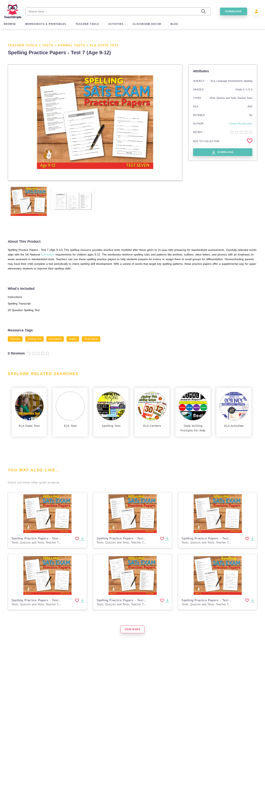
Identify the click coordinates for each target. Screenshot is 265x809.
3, (244, 89)
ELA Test (70, 426)
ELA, (214, 81)
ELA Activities (234, 426)
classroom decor (147, 24)
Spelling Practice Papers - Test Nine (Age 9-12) (132, 600)
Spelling (248, 81)
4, (247, 89)
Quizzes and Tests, (227, 98)
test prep (15, 339)
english (73, 339)
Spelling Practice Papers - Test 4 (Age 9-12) (44, 600)
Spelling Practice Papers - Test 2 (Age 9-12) (130, 538)
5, (249, 89)
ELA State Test (104, 45)
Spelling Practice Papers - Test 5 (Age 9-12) (44, 538)
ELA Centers (152, 426)
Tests (47, 45)
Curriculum (47, 254)
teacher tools (87, 24)
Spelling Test (111, 426)
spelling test (34, 339)
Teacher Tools (22, 45)
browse (10, 24)
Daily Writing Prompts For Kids (192, 428)
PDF (250, 106)
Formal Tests (71, 45)
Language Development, (230, 81)
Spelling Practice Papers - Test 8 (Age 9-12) (215, 538)
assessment (55, 339)
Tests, (213, 98)
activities (116, 24)
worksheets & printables (45, 24)
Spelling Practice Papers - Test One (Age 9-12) (217, 600)
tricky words (91, 339)
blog (174, 24)
